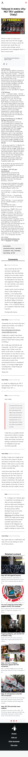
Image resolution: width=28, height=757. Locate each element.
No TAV (13, 253)
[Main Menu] (26, 2)
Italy (12, 250)
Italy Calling (6, 253)
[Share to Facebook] (4, 64)
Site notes (14, 745)
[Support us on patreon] (14, 721)
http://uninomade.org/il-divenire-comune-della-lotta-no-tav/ (11, 331)
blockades (17, 250)
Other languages (14, 741)
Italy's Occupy (18, 302)
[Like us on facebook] (11, 721)
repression (18, 248)
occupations (6, 250)
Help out (14, 737)
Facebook (8, 240)
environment (6, 246)
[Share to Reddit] (7, 64)
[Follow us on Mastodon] (16, 721)
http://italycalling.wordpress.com (10, 239)
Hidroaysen (8, 515)
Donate (14, 733)
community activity (8, 248)
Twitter (16, 240)
